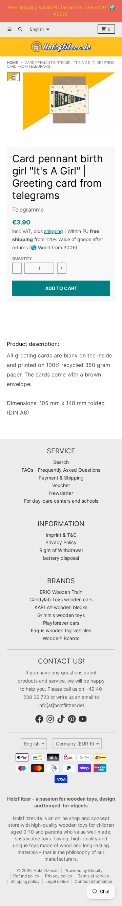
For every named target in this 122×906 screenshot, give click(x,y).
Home (12, 62)
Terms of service (93, 875)
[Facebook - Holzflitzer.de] (39, 719)
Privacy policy (58, 875)
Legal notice (57, 881)
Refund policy (26, 875)
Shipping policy (25, 881)
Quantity (22, 258)
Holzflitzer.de (46, 870)
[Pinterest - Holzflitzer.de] (72, 719)
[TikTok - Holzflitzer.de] (61, 719)
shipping (53, 231)
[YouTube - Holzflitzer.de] (83, 719)
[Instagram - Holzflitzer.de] (50, 719)
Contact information (93, 881)
